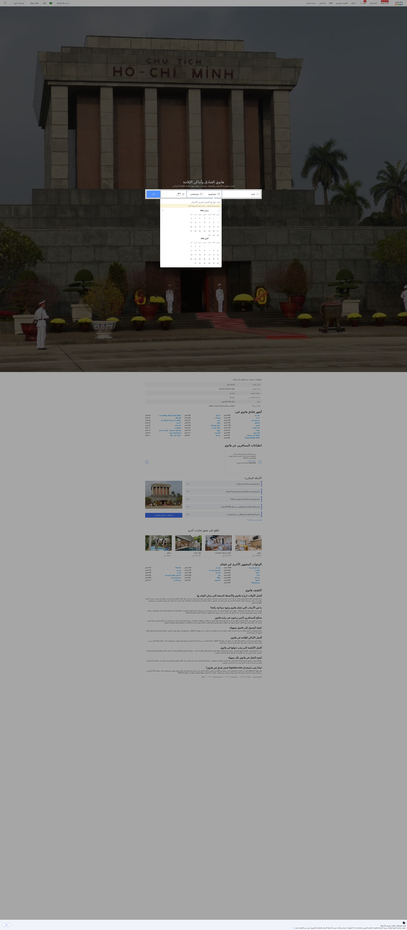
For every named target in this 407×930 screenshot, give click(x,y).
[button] (219, 210)
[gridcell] (214, 218)
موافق (6, 925)
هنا (294, 928)
